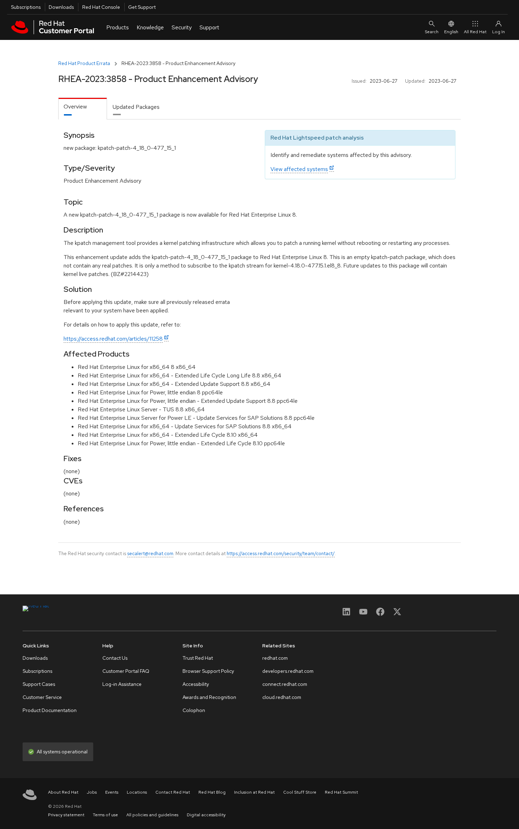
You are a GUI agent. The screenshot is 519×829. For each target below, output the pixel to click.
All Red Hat (475, 32)
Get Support (142, 7)
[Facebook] (380, 614)
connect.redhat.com (284, 684)
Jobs (92, 792)
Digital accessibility (206, 815)
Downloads (61, 7)
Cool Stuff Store (299, 792)
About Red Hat (63, 792)
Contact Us (114, 658)
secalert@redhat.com (150, 553)
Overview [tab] (75, 106)
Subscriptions (26, 7)
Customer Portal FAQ (125, 671)
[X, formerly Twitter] (397, 614)
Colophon (194, 710)
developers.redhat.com (288, 671)
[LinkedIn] (346, 614)
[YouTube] (363, 614)
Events (111, 792)
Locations (137, 792)
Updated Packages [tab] (136, 107)
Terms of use (105, 815)
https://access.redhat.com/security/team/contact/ (281, 553)
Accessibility (196, 684)
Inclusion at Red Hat (254, 792)
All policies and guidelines (152, 815)
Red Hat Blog (212, 792)
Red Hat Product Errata (84, 63)
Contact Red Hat (172, 792)
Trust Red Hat (198, 658)
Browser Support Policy (208, 671)
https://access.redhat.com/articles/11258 (113, 338)
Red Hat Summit (341, 792)
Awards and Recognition (209, 697)
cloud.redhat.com (281, 697)
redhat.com (275, 658)
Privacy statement (66, 815)
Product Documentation (50, 710)
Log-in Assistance (122, 684)
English (451, 32)
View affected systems (299, 169)
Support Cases (39, 684)
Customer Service (42, 697)
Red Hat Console (101, 7)
